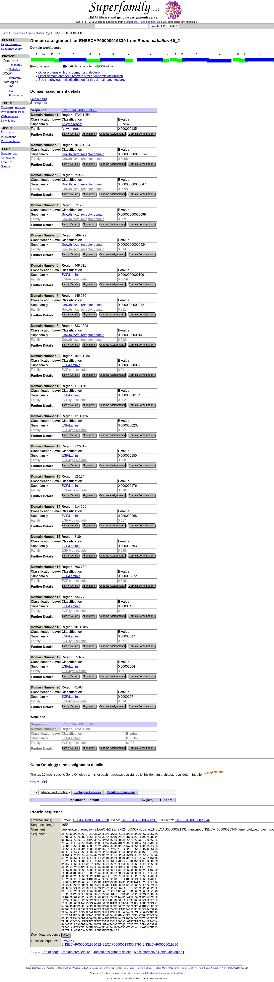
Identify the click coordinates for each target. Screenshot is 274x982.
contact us (154, 21)
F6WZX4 (67, 941)
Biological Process (87, 792)
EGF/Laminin (71, 274)
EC (11, 90)
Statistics (14, 69)
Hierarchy (15, 77)
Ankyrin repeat (72, 124)
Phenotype (16, 95)
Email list (6, 162)
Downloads (8, 120)
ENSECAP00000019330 (79, 110)
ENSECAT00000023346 (192, 820)
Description (8, 132)
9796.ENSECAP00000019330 (156, 944)
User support (9, 153)
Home (5, 33)
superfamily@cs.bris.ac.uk (148, 973)
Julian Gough (160, 978)
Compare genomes (13, 107)
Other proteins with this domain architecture (69, 72)
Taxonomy (15, 64)
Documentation (10, 141)
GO (11, 86)
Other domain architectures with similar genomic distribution (80, 76)
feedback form (177, 973)
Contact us (8, 157)
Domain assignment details (112, 952)
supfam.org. (131, 21)
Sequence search (12, 48)
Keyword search (11, 44)
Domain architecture (75, 952)
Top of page (50, 952)
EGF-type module (74, 279)
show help (38, 99)
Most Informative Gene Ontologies (158, 952)
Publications (8, 136)
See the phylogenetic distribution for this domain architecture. (81, 79)
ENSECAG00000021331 (139, 820)
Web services (9, 116)
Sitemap (6, 166)
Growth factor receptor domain (83, 154)
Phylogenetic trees (12, 111)
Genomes (17, 33)
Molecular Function (54, 792)
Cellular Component (121, 792)
